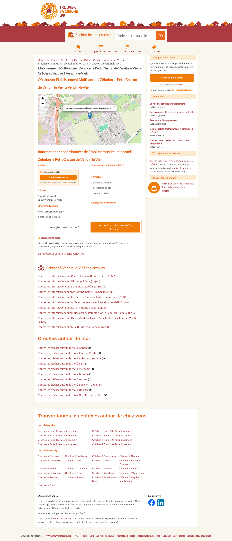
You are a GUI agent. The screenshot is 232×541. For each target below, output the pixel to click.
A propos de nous (105, 536)
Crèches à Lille (73, 460)
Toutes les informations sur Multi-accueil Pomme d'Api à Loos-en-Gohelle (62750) (87, 312)
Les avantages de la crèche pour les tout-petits (172, 112)
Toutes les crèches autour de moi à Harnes (62, 379)
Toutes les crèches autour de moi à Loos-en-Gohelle (69, 384)
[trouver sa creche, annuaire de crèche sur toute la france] (58, 11)
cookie (83, 536)
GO (160, 35)
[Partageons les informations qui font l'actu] (152, 502)
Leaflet (120, 144)
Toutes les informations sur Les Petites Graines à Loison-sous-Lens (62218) (83, 297)
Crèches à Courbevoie (104, 473)
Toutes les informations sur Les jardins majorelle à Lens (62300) (76, 291)
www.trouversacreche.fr (58, 536)
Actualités (154, 51)
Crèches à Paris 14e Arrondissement (57, 444)
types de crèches (62, 518)
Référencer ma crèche (148, 536)
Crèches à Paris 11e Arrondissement (57, 440)
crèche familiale (177, 161)
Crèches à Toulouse (48, 456)
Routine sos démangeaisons (163, 120)
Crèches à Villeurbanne (132, 473)
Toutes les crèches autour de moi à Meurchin (64, 368)
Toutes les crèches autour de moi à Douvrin (63, 374)
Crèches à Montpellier (49, 460)
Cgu (92, 536)
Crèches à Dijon (73, 473)
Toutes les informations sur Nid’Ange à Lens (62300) (69, 281)
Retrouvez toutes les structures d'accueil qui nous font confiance (178, 187)
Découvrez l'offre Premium (182, 90)
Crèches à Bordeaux (76, 456)
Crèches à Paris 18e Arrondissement (112, 431)
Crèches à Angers (129, 468)
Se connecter (178, 84)
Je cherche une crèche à (93, 34)
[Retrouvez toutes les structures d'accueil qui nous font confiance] (154, 187)
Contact (167, 536)
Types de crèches (101, 51)
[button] (90, 115)
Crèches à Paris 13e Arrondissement (57, 435)
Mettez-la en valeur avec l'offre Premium (115, 227)
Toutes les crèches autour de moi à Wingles (63, 347)
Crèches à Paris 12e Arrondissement (112, 440)
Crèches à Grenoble (76, 468)
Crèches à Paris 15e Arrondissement (57, 431)
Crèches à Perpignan (49, 473)
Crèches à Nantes (129, 456)
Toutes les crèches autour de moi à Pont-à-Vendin (67, 353)
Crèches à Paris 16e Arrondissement (112, 444)
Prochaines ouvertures (127, 51)
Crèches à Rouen (47, 477)
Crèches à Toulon (74, 477)
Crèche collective (158, 161)
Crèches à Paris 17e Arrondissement (112, 435)
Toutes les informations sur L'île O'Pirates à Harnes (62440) (73, 327)
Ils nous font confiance (199, 536)
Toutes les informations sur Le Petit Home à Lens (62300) (72, 307)
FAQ (76, 536)
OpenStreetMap (129, 144)
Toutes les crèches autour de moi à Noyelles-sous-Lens (70, 395)
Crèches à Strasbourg (104, 456)
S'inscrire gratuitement (172, 78)
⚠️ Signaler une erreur (49, 238)
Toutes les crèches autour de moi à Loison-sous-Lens (69, 358)
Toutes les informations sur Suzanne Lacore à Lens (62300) (73, 286)
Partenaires (179, 536)
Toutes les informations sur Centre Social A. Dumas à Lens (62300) (77, 276)
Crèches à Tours (47, 485)
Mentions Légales (126, 536)
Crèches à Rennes (102, 468)
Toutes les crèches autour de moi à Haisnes (63, 389)
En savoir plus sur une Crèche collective (61, 253)
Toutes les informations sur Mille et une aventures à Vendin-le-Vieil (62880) (83, 302)
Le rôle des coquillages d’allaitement (167, 103)
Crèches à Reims (47, 468)
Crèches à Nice (100, 460)
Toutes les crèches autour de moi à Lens (61, 363)
